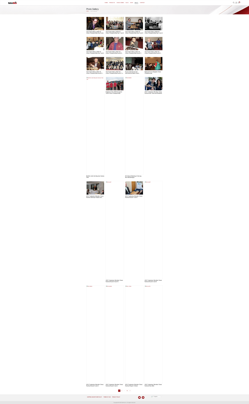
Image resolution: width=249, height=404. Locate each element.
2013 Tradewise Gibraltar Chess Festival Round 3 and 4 (94, 385)
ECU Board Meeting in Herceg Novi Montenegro (133, 176)
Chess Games (120, 2)
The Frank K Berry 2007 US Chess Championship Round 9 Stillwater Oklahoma (114, 53)
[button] (234, 2)
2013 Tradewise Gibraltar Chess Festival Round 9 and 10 (114, 281)
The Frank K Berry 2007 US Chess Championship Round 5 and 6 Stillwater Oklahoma (153, 53)
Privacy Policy (116, 397)
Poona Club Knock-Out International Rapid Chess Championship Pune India (132, 73)
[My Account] (236, 2)
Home (106, 2)
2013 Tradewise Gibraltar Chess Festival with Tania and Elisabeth (153, 92)
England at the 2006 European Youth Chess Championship (114, 92)
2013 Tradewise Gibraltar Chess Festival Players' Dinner (133, 385)
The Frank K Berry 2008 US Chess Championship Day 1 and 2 (95, 52)
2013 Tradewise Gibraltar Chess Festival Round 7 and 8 (133, 196)
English (155, 396)
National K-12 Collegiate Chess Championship (153, 72)
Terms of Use (107, 397)
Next (130, 391)
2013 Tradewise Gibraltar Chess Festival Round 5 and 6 (153, 281)
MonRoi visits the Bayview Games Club (95, 176)
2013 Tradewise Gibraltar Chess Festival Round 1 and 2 (114, 385)
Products (112, 2)
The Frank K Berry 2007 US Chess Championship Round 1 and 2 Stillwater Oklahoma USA (115, 73)
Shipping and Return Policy (94, 397)
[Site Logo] (12, 2)
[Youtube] (139, 397)
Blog (127, 2)
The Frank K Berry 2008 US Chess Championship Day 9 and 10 (94, 33)
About (136, 2)
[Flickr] (143, 397)
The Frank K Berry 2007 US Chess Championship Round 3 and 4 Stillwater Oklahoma (94, 73)
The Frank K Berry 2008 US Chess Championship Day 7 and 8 (115, 32)
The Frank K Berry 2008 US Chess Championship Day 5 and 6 (134, 32)
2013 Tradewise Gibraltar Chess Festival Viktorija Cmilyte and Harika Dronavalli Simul (94, 197)
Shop (131, 2)
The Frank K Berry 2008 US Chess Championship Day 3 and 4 (154, 32)
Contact (142, 2)
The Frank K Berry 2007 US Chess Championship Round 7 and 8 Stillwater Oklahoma (133, 53)
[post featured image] (95, 23)
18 (127, 390)
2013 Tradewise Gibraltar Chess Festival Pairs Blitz (153, 385)
